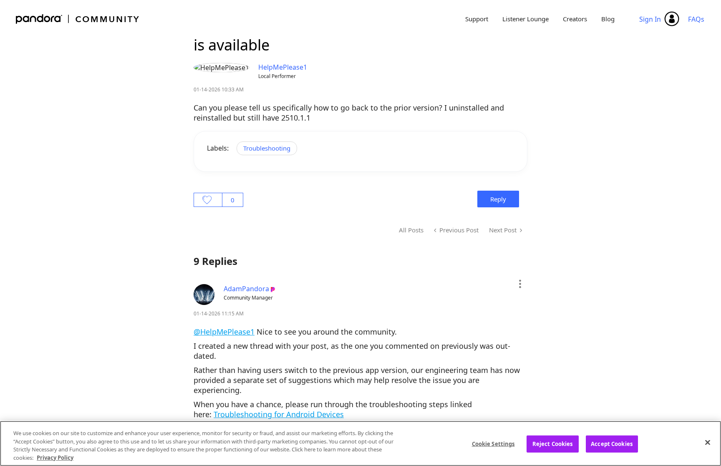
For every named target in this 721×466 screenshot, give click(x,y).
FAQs (696, 19)
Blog (608, 19)
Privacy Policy (55, 457)
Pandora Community (78, 19)
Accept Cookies (612, 444)
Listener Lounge (525, 19)
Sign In (650, 19)
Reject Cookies (552, 444)
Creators (575, 19)
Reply (498, 199)
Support (476, 19)
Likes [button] (208, 200)
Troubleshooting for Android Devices (279, 414)
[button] (519, 284)
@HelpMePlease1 (224, 332)
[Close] (707, 442)
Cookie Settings (493, 444)
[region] (360, 443)
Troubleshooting (266, 148)
